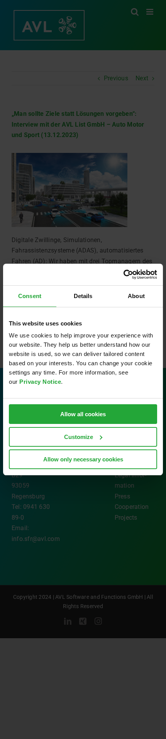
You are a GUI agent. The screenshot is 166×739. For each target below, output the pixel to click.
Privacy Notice (40, 381)
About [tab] (136, 296)
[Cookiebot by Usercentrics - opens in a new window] (123, 274)
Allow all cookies (83, 414)
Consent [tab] (29, 296)
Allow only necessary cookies (83, 459)
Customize (78, 437)
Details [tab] (83, 296)
